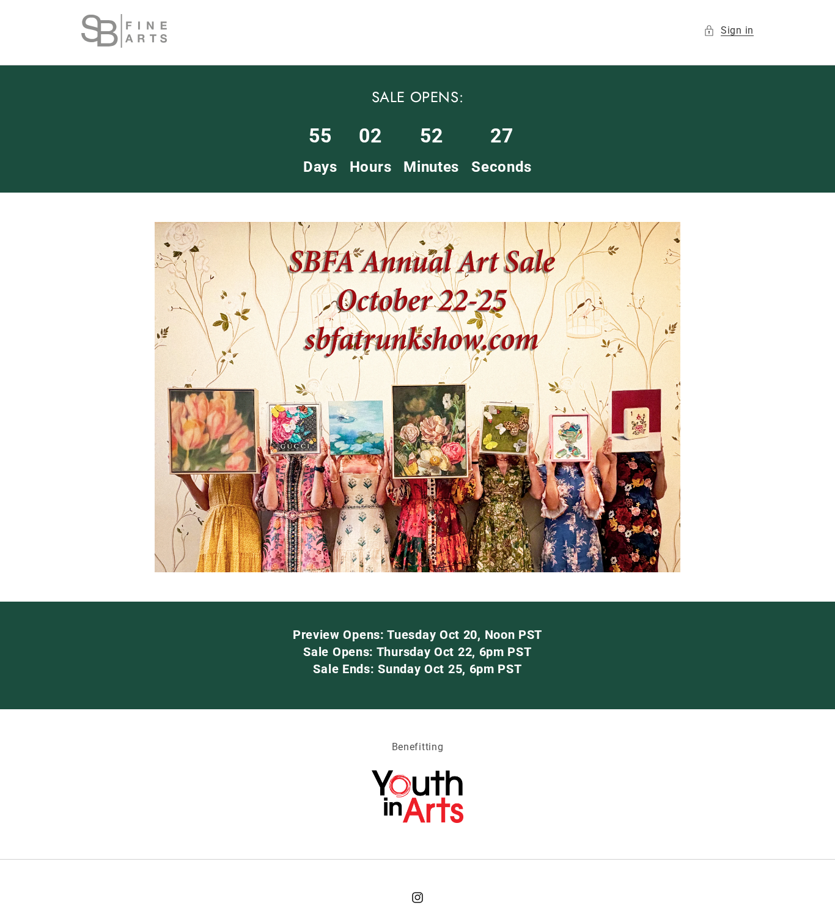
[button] (729, 31)
